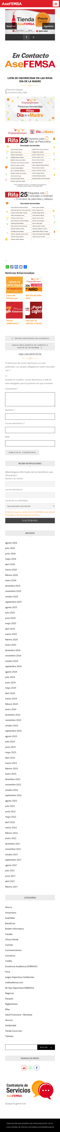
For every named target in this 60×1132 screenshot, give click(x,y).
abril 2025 (10, 628)
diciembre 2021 (12, 843)
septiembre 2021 (13, 859)
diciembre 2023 (12, 714)
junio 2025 (10, 618)
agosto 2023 (11, 736)
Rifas (25, 92)
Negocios (9, 993)
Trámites (9, 1036)
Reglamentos (11, 1003)
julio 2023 (10, 741)
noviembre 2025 (13, 591)
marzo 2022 (11, 827)
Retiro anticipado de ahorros (32, 338)
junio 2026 (10, 553)
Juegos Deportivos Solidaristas (19, 977)
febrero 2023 (11, 768)
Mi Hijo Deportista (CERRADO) (19, 987)
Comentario (11, 388)
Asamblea (10, 918)
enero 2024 (10, 709)
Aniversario (10, 912)
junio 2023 (10, 747)
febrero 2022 (11, 833)
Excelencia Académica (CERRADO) (21, 966)
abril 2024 (10, 693)
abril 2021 (10, 881)
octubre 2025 (11, 596)
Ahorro (8, 907)
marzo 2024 (11, 698)
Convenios (10, 955)
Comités (9, 944)
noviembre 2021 (13, 849)
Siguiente (49, 26)
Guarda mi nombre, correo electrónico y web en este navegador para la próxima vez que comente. (29, 381)
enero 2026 (10, 580)
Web (7, 436)
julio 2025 (10, 612)
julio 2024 (10, 677)
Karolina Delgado (15, 89)
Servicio (9, 1020)
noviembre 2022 (13, 784)
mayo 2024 (10, 687)
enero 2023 (10, 773)
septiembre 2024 (13, 666)
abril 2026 (10, 564)
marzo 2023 (11, 763)
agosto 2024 (11, 671)
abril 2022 (10, 822)
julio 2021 (10, 870)
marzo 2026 (11, 569)
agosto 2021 (11, 865)
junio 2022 (10, 811)
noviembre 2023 (13, 720)
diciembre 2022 (12, 779)
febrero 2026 (11, 575)
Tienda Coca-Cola (13, 1030)
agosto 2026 (11, 542)
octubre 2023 (11, 725)
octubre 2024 (11, 661)
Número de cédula (14, 478)
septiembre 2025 (13, 601)
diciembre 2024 (12, 650)
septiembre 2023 (13, 730)
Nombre (10, 410)
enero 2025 (10, 644)
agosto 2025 (11, 607)
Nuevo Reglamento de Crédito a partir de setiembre (30, 346)
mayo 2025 (10, 623)
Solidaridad (10, 1025)
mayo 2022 (10, 816)
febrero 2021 (11, 886)
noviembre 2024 (13, 655)
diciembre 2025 (12, 585)
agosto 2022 (11, 800)
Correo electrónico (15, 423)
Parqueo (9, 998)
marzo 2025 (11, 634)
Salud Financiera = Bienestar (18, 1014)
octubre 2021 (11, 854)
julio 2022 (10, 806)
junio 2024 (10, 682)
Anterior (11, 26)
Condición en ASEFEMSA (16, 500)
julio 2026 (10, 548)
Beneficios (10, 923)
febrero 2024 (11, 704)
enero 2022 (10, 838)
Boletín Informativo (14, 928)
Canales (9, 934)
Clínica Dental (11, 939)
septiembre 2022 (13, 795)
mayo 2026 (10, 558)
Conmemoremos (15, 92)
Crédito (8, 960)
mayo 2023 (10, 752)
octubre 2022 (11, 790)
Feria (7, 971)
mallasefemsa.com (14, 982)
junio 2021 (10, 876)
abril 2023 (10, 757)
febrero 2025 (11, 639)
